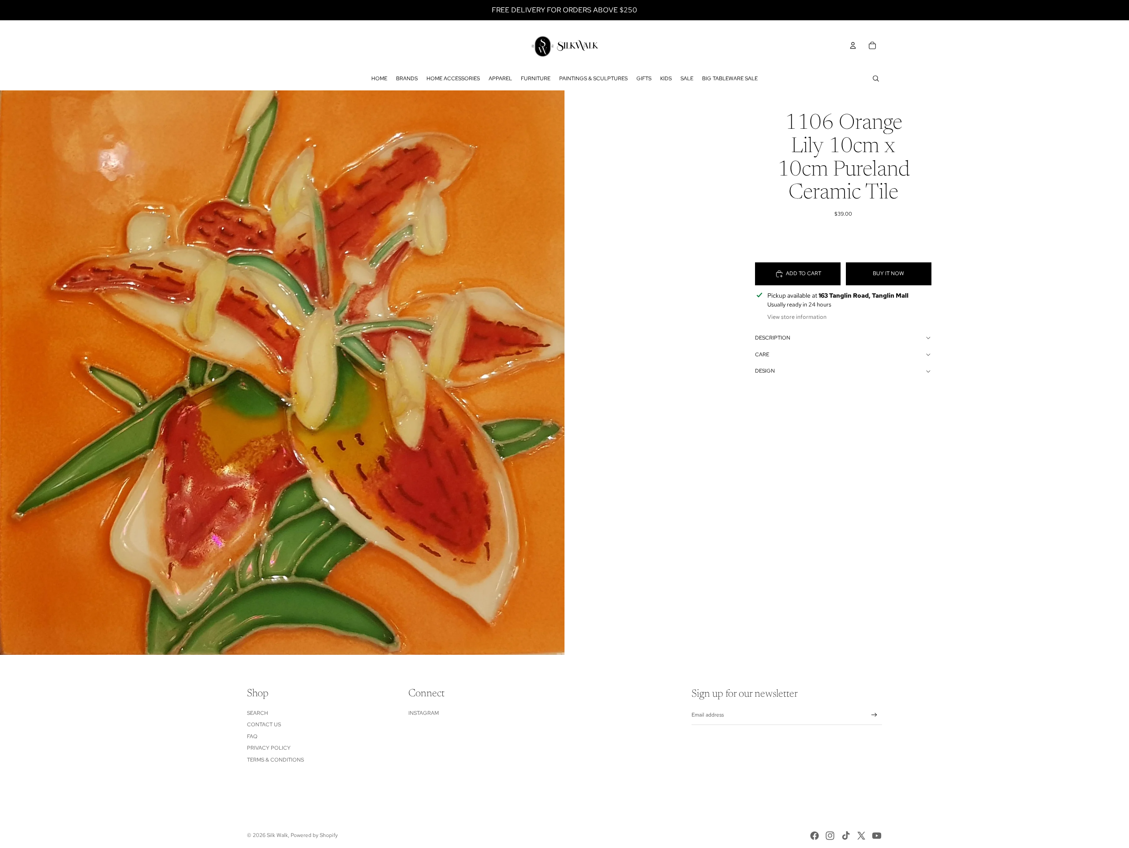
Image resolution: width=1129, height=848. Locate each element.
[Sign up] (874, 715)
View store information (796, 317)
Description (772, 337)
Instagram (423, 713)
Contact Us (264, 724)
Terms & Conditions (275, 759)
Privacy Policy (269, 747)
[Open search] (876, 78)
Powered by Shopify (314, 835)
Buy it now (888, 273)
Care (762, 354)
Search (257, 713)
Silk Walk (277, 835)
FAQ (252, 736)
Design (765, 370)
